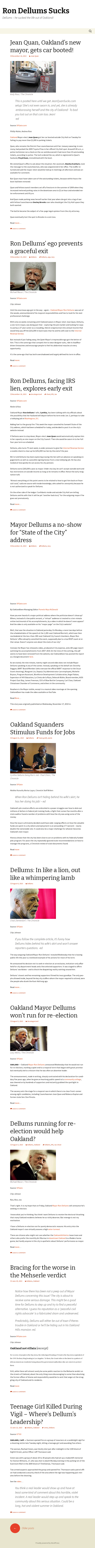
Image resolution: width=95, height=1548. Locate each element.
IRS (52, 394)
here (31, 656)
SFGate (20, 784)
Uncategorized (36, 394)
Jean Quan (35, 56)
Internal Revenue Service (73, 448)
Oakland (13, 137)
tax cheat (57, 1145)
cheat (48, 394)
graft (45, 738)
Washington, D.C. (31, 418)
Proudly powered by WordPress (47, 1543)
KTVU (19, 1434)
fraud (40, 738)
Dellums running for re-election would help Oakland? (43, 1131)
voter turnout (54, 1229)
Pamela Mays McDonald (48, 609)
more (17, 223)
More (17, 698)
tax (56, 394)
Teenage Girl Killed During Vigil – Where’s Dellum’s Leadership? (46, 1414)
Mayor (60, 310)
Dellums (34, 257)
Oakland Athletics (61, 1235)
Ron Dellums (68, 310)
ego (49, 257)
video (19, 1481)
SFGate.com (22, 125)
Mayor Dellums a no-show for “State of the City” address (46, 532)
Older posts (23, 1528)
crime (46, 1428)
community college (73, 1079)
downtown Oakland (57, 1238)
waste (50, 738)
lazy (53, 257)
